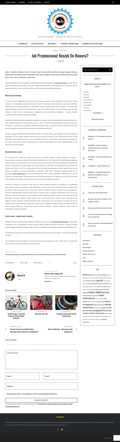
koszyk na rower (93, 286)
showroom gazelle (97, 307)
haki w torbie (85, 283)
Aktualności (86, 240)
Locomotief (88, 105)
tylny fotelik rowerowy (87, 316)
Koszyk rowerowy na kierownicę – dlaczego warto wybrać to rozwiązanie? (24, 329)
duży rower (92, 277)
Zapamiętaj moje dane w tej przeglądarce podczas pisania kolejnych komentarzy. (32, 394)
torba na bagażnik (94, 310)
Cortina (86, 107)
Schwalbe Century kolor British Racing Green (66, 315)
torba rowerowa (96, 313)
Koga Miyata (88, 100)
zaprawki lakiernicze (103, 166)
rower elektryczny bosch (90, 295)
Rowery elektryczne (88, 254)
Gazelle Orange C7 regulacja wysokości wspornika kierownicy (98, 147)
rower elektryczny (98, 292)
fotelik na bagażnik (102, 277)
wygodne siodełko (100, 316)
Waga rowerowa (87, 261)
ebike (96, 277)
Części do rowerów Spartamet (97, 192)
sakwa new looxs (99, 305)
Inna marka (87, 110)
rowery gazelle (93, 301)
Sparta (86, 92)
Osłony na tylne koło (41, 314)
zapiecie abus (98, 319)
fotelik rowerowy (90, 281)
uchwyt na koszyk (26, 254)
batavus (86, 274)
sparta (104, 307)
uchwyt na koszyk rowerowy (44, 254)
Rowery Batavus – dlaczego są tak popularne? (60, 329)
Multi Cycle (88, 102)
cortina (103, 275)
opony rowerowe (102, 286)
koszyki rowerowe (103, 283)
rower (84, 292)
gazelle (100, 280)
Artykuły (55, 50)
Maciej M (61, 61)
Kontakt (47, 2)
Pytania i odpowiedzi (34, 2)
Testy (84, 258)
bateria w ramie (95, 275)
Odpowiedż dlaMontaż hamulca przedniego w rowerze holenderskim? (99, 174)
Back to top (108, 438)
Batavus (86, 94)
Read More (48, 281)
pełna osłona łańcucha (102, 289)
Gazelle (86, 97)
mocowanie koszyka (12, 254)
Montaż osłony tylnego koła (54, 273)
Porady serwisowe (88, 251)
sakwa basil (101, 301)
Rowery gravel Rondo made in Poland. (100, 208)
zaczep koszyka (60, 254)
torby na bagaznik (108, 313)
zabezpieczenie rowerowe (88, 319)
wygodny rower (107, 316)
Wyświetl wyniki (98, 119)
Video (94, 316)
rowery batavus (98, 298)
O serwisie (21, 2)
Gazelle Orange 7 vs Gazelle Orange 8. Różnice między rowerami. (16, 316)
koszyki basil (93, 283)
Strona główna (10, 2)
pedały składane (91, 289)
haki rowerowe (106, 280)
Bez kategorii (86, 247)
